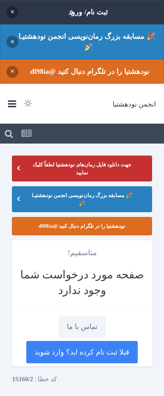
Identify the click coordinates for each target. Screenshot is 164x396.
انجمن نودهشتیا (134, 103)
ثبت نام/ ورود (88, 12)
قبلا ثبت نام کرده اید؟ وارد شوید (82, 352)
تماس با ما (82, 326)
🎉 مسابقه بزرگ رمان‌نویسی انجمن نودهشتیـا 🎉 (87, 42)
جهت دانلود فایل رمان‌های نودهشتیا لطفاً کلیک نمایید (82, 168)
